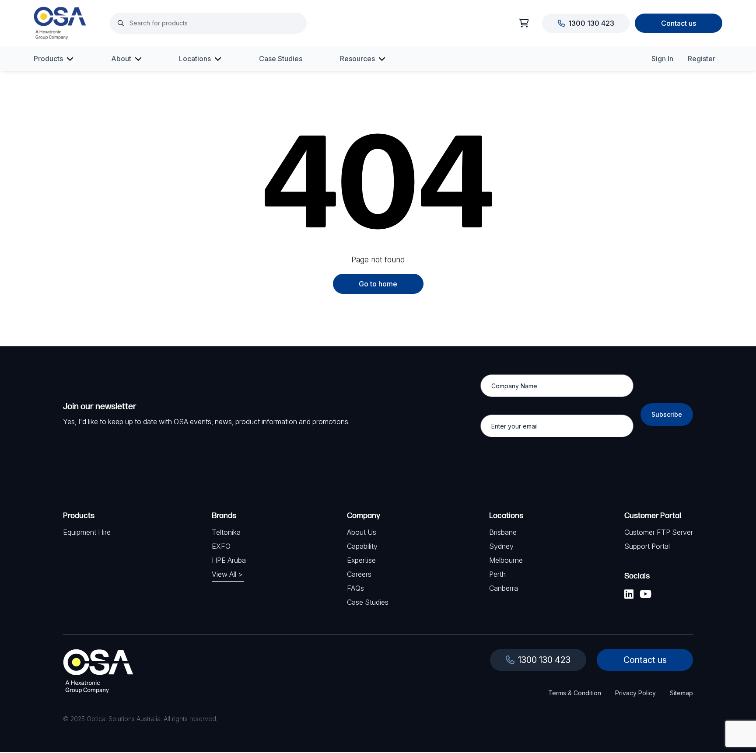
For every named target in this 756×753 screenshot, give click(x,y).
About (121, 58)
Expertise (361, 560)
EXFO (221, 546)
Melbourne (506, 560)
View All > (227, 574)
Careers (359, 574)
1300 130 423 (591, 23)
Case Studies (280, 58)
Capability (362, 546)
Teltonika (226, 532)
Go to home (378, 283)
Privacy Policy (635, 693)
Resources (357, 58)
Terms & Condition (574, 693)
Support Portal (647, 546)
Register (701, 58)
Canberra (503, 588)
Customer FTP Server (658, 532)
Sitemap (681, 693)
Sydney (501, 546)
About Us (361, 532)
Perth (497, 574)
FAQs (355, 588)
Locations (195, 58)
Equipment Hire (87, 532)
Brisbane (503, 532)
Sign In (662, 58)
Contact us (678, 23)
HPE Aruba (229, 560)
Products (48, 58)
